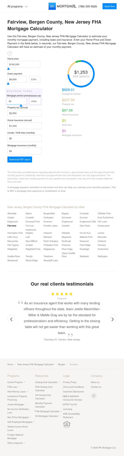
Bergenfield (49, 213)
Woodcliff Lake (51, 260)
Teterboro (48, 256)
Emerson (48, 221)
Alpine (29, 213)
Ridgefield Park (33, 249)
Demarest (66, 217)
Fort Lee (30, 225)
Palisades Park (51, 244)
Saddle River (13, 256)
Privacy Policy (70, 382)
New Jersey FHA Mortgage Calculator (36, 364)
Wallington (103, 256)
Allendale (11, 213)
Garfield (65, 225)
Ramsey (102, 244)
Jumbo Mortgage (15, 404)
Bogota (65, 213)
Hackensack (103, 225)
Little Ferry (12, 236)
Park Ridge (85, 244)
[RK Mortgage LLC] (62, 6)
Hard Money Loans (16, 391)
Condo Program (15, 382)
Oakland (102, 241)
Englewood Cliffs (88, 221)
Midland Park (86, 236)
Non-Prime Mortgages (18, 417)
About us (95, 382)
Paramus (66, 244)
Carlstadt (84, 213)
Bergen (61, 364)
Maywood (66, 236)
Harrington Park (15, 232)
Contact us (96, 386)
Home (10, 364)
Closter (10, 217)
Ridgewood (49, 249)
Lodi (28, 236)
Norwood (84, 241)
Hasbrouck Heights (31, 231)
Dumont (83, 217)
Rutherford (103, 249)
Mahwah (48, 236)
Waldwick (84, 256)
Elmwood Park (33, 221)
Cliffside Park (104, 213)
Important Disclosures (73, 391)
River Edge (67, 249)
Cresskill (30, 217)
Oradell (29, 244)
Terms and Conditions (73, 386)
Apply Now (109, 6)
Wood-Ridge (32, 260)
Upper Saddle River (68, 254)
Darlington (49, 217)
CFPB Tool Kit (70, 404)
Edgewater (12, 221)
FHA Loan (12, 386)
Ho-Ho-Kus (85, 232)
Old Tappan (13, 244)
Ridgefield (12, 249)
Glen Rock (85, 225)
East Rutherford (105, 217)
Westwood (12, 260)
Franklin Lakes (50, 225)
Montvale (102, 236)
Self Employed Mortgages (19, 421)
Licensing (67, 409)
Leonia (101, 232)
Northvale (66, 241)
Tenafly (29, 256)
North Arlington (51, 241)
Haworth (48, 232)
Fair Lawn (102, 221)
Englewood (67, 221)
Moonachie (12, 241)
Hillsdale (66, 232)
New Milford (31, 241)
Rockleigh (84, 249)
